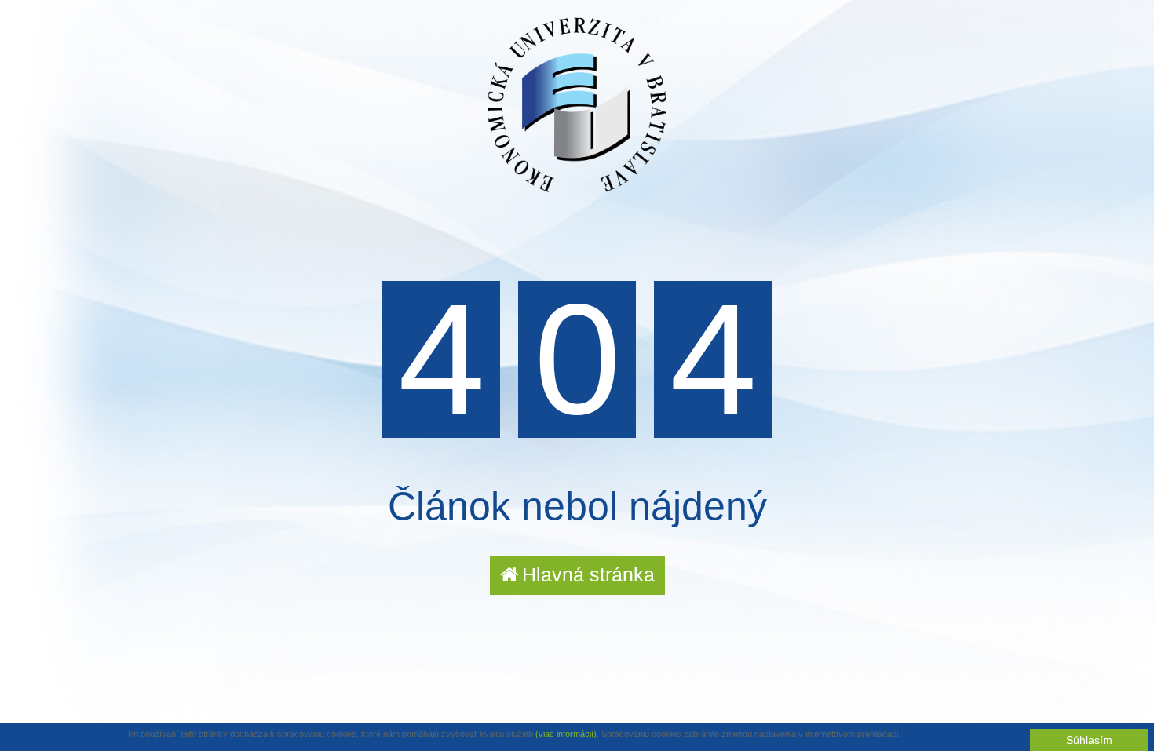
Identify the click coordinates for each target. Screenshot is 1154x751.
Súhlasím (1089, 740)
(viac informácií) (566, 733)
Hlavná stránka (588, 574)
